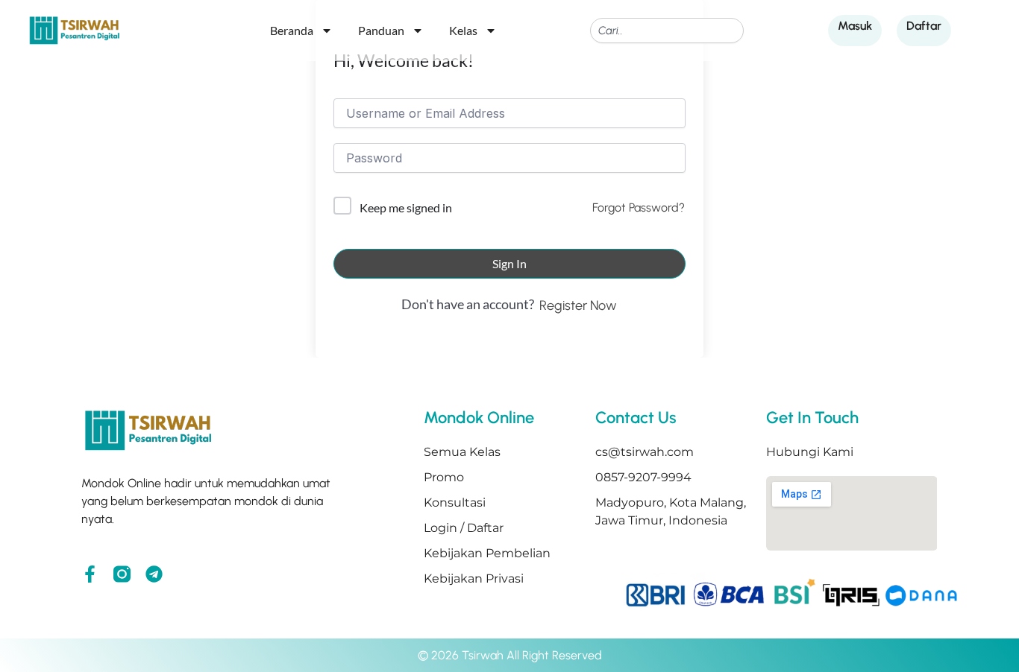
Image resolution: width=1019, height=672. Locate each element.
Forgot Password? (638, 207)
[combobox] (666, 30)
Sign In (509, 263)
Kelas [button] (463, 30)
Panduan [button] (381, 30)
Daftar (923, 26)
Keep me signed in (406, 207)
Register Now (578, 305)
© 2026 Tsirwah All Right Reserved (510, 655)
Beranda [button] (291, 30)
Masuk (855, 26)
